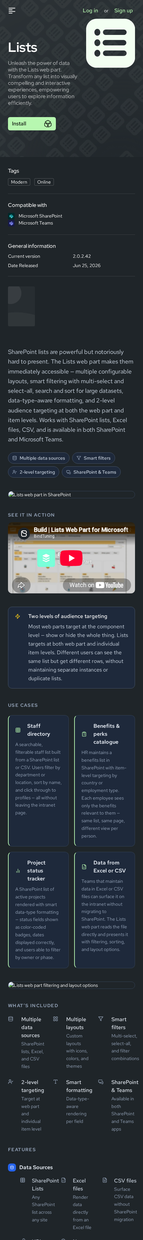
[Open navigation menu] (15, 10)
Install (19, 123)
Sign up (123, 10)
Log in (90, 10)
